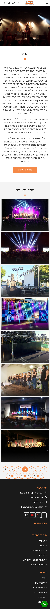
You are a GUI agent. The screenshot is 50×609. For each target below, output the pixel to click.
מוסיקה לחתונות (38, 550)
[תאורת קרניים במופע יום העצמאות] (25, 248)
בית (43, 578)
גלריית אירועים (38, 587)
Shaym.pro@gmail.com (32, 507)
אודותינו (41, 597)
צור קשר (41, 602)
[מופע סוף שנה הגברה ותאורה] (25, 215)
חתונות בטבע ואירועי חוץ (34, 560)
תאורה (42, 546)
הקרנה (42, 555)
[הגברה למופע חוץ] (25, 281)
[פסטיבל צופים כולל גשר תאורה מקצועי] (25, 314)
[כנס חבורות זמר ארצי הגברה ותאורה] (25, 413)
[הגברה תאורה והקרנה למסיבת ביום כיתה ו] (25, 446)
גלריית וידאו (39, 592)
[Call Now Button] (44, 604)
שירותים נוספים (38, 565)
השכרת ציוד (40, 583)
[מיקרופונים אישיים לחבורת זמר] (25, 380)
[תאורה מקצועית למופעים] (25, 347)
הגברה (42, 541)
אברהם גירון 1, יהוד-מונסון (31, 493)
